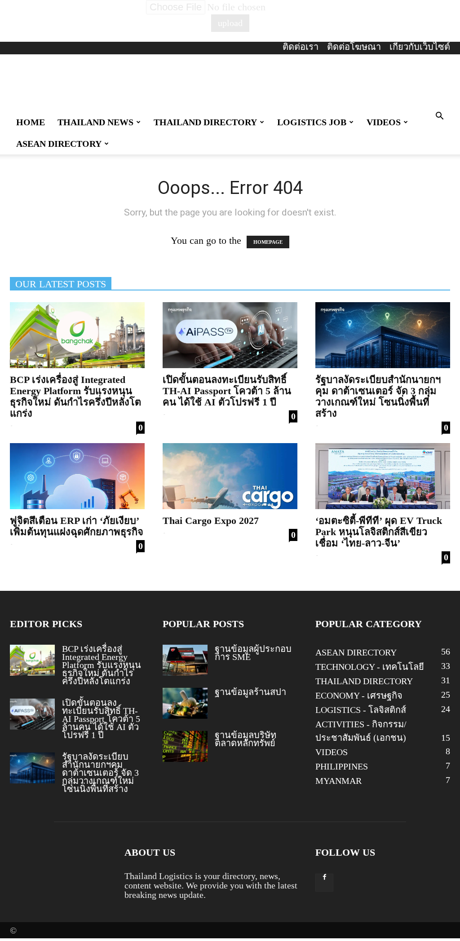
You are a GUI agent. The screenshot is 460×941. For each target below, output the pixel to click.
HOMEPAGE (268, 242)
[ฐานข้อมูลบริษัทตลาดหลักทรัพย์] (185, 746)
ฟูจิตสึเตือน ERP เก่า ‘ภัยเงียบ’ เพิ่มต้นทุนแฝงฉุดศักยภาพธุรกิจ (76, 526)
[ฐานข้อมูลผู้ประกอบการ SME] (185, 660)
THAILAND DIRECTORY (205, 122)
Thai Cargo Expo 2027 (211, 520)
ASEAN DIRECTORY (59, 144)
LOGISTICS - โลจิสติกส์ (360, 710)
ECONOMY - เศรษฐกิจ (358, 695)
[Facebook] (324, 883)
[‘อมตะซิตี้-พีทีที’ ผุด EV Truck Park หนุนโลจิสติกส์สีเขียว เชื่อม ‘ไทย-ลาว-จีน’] (382, 476)
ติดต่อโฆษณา (354, 47)
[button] (439, 116)
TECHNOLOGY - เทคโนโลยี (369, 667)
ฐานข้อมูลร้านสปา (250, 692)
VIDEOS (384, 122)
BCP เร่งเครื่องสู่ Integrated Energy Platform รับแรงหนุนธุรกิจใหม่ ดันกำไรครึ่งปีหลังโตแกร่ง (75, 396)
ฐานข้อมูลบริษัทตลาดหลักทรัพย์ (245, 739)
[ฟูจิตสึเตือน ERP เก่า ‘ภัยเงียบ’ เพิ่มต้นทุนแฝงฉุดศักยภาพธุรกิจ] (77, 476)
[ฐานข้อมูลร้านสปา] (185, 703)
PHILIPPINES (341, 766)
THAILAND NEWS (95, 122)
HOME (30, 122)
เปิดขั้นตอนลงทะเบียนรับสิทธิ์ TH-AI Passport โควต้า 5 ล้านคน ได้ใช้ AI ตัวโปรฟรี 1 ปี (227, 391)
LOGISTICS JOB (311, 122)
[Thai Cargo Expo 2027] (230, 476)
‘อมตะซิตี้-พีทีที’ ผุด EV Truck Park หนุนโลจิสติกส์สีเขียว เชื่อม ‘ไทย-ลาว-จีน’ (378, 532)
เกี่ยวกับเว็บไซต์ (419, 47)
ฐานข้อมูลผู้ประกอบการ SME (253, 653)
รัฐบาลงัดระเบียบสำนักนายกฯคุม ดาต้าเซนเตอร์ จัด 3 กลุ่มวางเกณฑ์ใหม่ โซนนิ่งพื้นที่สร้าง (378, 396)
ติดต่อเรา (300, 47)
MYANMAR (338, 781)
